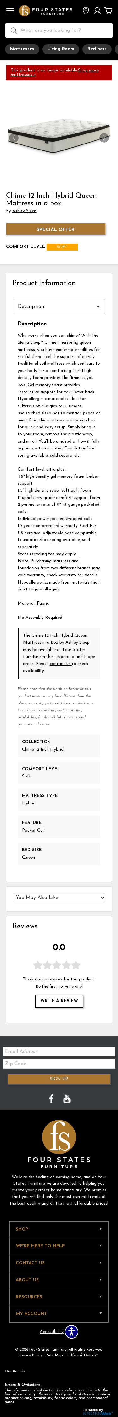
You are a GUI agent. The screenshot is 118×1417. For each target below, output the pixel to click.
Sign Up (59, 1079)
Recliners (97, 49)
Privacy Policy (30, 1355)
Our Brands (16, 1371)
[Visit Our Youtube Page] (67, 1100)
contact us (61, 664)
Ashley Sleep (24, 211)
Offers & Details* (82, 1355)
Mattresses (22, 49)
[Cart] (108, 11)
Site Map (55, 1355)
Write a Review (59, 1001)
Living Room (61, 49)
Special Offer (56, 229)
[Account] (97, 11)
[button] (10, 11)
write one (73, 986)
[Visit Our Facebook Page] (52, 1100)
